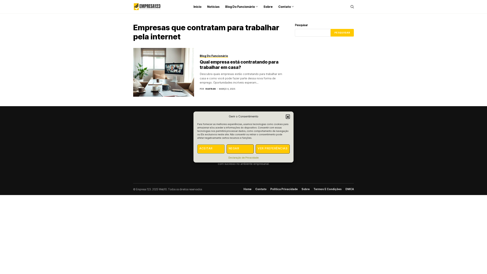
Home (247, 189)
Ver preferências (273, 148)
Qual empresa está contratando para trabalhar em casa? (239, 64)
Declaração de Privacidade (243, 157)
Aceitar (206, 148)
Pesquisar (301, 25)
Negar (234, 148)
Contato (261, 189)
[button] (288, 116)
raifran (210, 89)
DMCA (349, 189)
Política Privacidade (284, 189)
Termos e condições (328, 189)
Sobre (306, 189)
